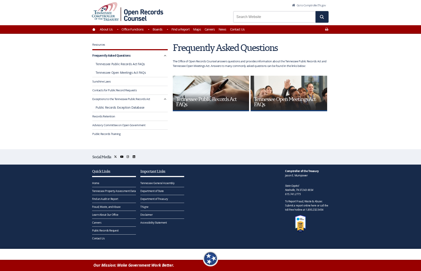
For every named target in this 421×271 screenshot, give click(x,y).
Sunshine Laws (101, 81)
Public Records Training (106, 134)
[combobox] (274, 17)
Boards (157, 29)
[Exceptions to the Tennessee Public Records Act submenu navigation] (165, 99)
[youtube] (122, 156)
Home (95, 183)
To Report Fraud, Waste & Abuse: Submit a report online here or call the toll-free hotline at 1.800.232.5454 (306, 205)
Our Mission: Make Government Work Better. (133, 265)
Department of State (152, 191)
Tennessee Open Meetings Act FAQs (121, 73)
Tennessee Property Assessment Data (114, 191)
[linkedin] (134, 156)
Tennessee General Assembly (157, 183)
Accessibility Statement (153, 222)
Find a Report (180, 29)
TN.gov (144, 206)
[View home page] (105, 11)
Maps (197, 29)
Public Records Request (105, 230)
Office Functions (132, 29)
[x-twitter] (115, 156)
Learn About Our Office (105, 214)
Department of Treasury (154, 199)
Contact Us (237, 29)
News (222, 29)
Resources (98, 45)
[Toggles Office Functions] (148, 29)
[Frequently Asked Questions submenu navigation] (165, 55)
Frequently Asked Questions (111, 55)
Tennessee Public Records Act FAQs (120, 64)
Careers (210, 29)
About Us (106, 29)
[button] (322, 17)
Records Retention (103, 116)
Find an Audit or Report (105, 199)
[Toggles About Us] (117, 29)
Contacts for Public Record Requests (114, 90)
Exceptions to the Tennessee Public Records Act (121, 99)
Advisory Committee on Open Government (118, 125)
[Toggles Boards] (167, 29)
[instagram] (128, 156)
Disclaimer (146, 214)
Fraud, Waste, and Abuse (106, 206)
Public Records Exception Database (120, 107)
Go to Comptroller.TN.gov (311, 5)
